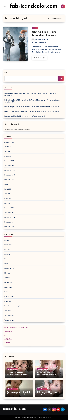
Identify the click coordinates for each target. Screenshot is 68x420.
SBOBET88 (8, 331)
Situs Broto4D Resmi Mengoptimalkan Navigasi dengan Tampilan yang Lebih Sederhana (30, 94)
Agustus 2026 (9, 142)
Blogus (39, 417)
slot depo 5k (8, 343)
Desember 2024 (9, 217)
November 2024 (9, 222)
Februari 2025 (9, 208)
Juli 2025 (7, 189)
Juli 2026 (7, 147)
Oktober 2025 (9, 180)
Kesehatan (8, 287)
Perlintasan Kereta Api (12, 306)
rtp (5, 335)
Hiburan (7, 273)
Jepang (7, 278)
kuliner (6, 292)
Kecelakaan (8, 282)
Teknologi (7, 310)
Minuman (7, 301)
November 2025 (9, 175)
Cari (6, 72)
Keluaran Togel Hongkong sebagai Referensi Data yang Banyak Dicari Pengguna (31, 111)
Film (5, 259)
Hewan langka (9, 268)
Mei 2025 (7, 198)
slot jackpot (8, 339)
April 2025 (7, 203)
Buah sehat (8, 245)
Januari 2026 (9, 165)
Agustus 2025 (9, 184)
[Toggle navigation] (4, 6)
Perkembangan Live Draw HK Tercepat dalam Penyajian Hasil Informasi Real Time (32, 107)
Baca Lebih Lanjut (39, 58)
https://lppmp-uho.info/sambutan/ (16, 327)
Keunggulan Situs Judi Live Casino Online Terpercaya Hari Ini (25, 116)
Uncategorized (9, 320)
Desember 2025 (9, 170)
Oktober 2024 (9, 227)
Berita (6, 240)
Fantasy (7, 249)
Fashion (35, 28)
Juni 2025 (7, 194)
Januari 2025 (9, 212)
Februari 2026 (9, 161)
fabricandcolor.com (33, 6)
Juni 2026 (8, 151)
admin (37, 39)
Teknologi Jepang (10, 315)
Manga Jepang (9, 296)
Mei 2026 (7, 156)
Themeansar (48, 417)
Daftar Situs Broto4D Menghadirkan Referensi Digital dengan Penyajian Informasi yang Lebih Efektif (32, 101)
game (6, 263)
